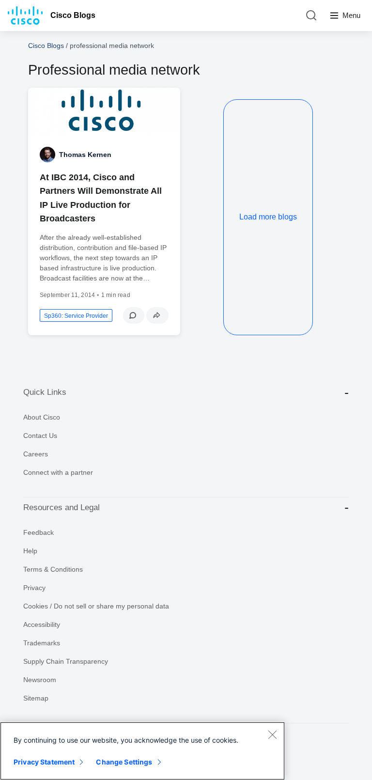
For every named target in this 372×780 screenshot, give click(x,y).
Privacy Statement (44, 762)
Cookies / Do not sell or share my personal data (96, 606)
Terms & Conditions (53, 569)
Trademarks (41, 643)
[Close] (272, 734)
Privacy (34, 588)
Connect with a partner (58, 472)
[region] (142, 751)
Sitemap (35, 698)
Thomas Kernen (85, 154)
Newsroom (39, 680)
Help (30, 551)
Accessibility (41, 624)
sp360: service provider (76, 316)
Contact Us (40, 435)
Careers (35, 454)
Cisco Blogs (72, 15)
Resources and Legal (61, 507)
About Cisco (41, 417)
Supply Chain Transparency (65, 661)
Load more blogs (268, 217)
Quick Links (44, 392)
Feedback (38, 532)
